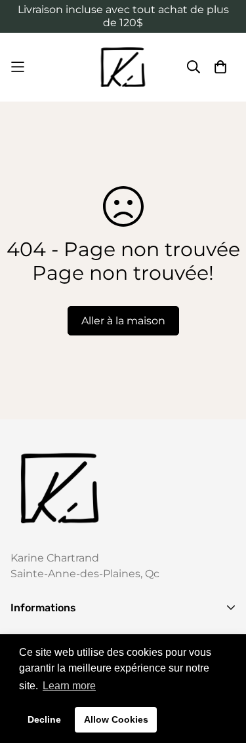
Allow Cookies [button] (116, 719)
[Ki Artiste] (123, 67)
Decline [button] (44, 719)
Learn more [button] (69, 685)
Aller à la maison (123, 320)
